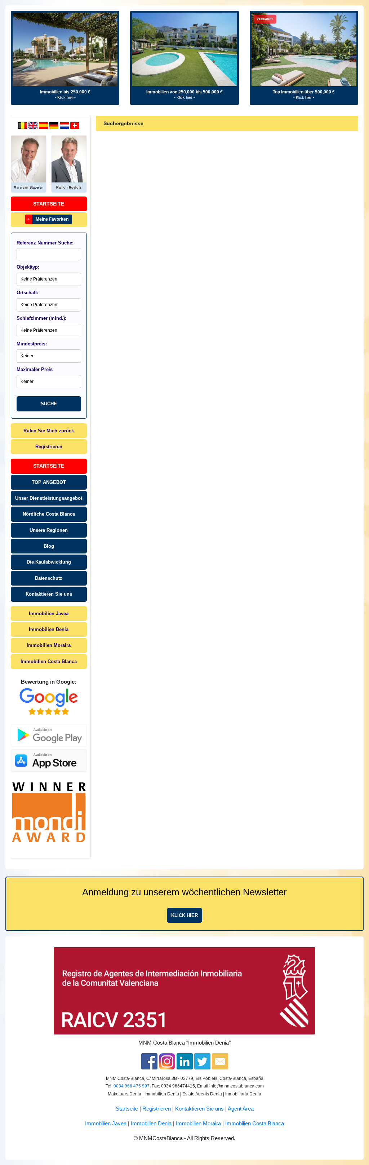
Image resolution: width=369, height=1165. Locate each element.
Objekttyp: (28, 267)
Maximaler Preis (35, 369)
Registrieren (48, 446)
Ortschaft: (27, 292)
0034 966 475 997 (132, 1086)
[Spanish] (44, 125)
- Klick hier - (65, 97)
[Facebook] (149, 1061)
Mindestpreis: (32, 344)
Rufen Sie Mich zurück (48, 430)
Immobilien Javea (48, 613)
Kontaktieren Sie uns (49, 594)
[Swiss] (74, 125)
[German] (54, 125)
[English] (33, 125)
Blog (49, 546)
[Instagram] (167, 1061)
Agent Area (241, 1109)
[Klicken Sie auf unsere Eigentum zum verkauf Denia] (65, 49)
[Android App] (49, 731)
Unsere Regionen (49, 530)
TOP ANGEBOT (49, 482)
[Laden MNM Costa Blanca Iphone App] (49, 759)
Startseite (48, 204)
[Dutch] (23, 125)
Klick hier (184, 915)
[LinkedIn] (185, 1061)
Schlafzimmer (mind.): (41, 318)
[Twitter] (202, 1061)
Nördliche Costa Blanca (49, 514)
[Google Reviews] (49, 701)
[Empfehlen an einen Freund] (220, 1061)
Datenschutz (48, 578)
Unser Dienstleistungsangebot (48, 498)
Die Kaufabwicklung (49, 562)
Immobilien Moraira (49, 645)
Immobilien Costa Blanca (49, 661)
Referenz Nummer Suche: (45, 243)
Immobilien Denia (48, 629)
